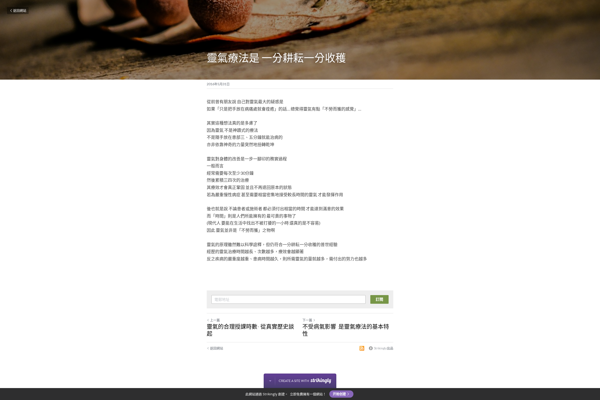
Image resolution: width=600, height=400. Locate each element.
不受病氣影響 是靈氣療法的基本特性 (345, 330)
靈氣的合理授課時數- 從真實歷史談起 (250, 330)
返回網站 (19, 10)
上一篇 (215, 320)
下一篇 (307, 320)
